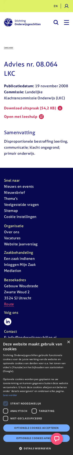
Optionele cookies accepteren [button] (36, 428)
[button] (36, 448)
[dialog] (36, 396)
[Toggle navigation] (66, 22)
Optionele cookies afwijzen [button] (36, 438)
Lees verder (10, 395)
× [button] (68, 342)
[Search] (55, 22)
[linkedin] (7, 321)
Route (9, 304)
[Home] (22, 22)
